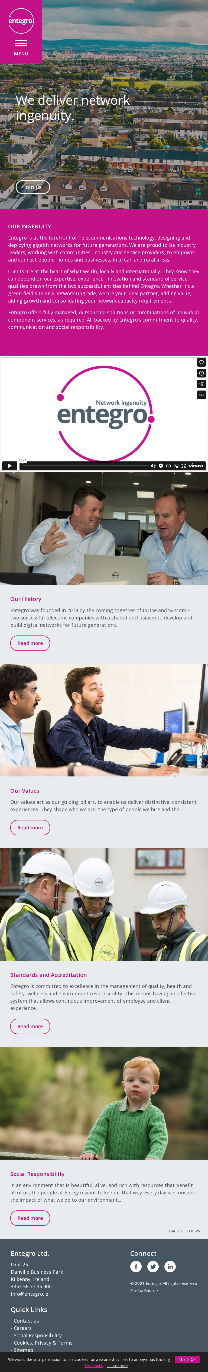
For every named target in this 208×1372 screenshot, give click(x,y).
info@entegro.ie (29, 1294)
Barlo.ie (151, 1290)
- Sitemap (22, 1350)
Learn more (117, 1365)
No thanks (94, 1365)
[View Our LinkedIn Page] (170, 1266)
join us (33, 187)
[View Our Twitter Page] (153, 1266)
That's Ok (187, 1359)
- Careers (21, 1328)
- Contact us (25, 1320)
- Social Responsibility (36, 1335)
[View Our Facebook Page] (136, 1266)
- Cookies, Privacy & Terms (42, 1342)
